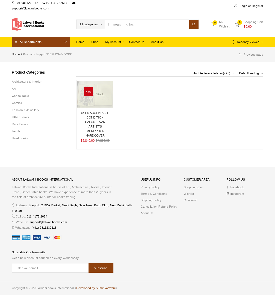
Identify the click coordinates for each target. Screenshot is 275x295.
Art (14, 88)
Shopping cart (193, 187)
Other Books (20, 117)
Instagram (237, 193)
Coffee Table (20, 95)
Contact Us (136, 42)
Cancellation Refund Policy (159, 206)
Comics (17, 103)
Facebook (237, 187)
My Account (113, 42)
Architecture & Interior (26, 81)
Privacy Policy (150, 187)
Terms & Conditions (154, 193)
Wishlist (189, 193)
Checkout (190, 200)
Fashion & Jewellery (25, 110)
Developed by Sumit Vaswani (96, 288)
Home (80, 42)
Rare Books (20, 124)
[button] (90, 24)
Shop (94, 42)
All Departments (30, 42)
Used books (20, 138)
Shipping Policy (151, 200)
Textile (16, 131)
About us (157, 42)
